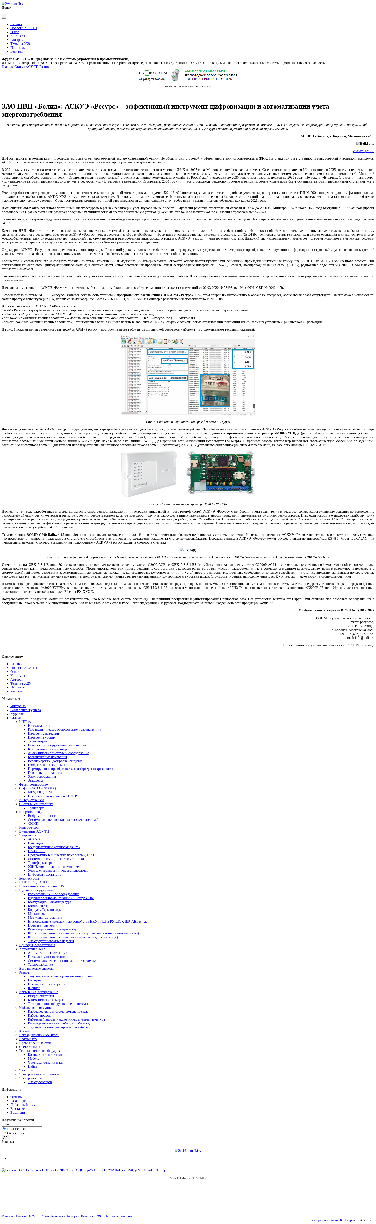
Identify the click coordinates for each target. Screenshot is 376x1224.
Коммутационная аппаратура (49, 902)
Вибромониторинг (33, 812)
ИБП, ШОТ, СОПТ (33, 882)
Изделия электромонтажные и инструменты (61, 898)
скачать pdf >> (363, 151)
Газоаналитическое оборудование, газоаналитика (64, 729)
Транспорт (36, 808)
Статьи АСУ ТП (26, 67)
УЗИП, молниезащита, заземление (53, 866)
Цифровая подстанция (44, 874)
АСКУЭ (34, 839)
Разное (44, 67)
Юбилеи (34, 988)
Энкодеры (35, 780)
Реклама (16, 691)
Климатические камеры (45, 1000)
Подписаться (16, 1129)
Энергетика (28, 835)
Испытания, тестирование (38, 992)
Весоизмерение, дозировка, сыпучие (55, 761)
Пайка (32, 1066)
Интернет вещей (31, 800)
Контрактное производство (48, 1054)
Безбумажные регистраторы (48, 749)
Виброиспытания (41, 996)
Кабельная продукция (35, 1007)
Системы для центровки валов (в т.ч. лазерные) (63, 819)
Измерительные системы (46, 765)
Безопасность (29, 878)
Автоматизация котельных (47, 953)
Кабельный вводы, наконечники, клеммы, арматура (66, 1019)
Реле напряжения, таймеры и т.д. (52, 929)
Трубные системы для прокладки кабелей (59, 1027)
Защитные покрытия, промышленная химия (60, 976)
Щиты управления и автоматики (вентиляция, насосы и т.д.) (73, 937)
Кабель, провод (39, 1015)
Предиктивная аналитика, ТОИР (52, 796)
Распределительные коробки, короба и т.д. (59, 1023)
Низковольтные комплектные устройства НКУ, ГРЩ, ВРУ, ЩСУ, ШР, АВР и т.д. (87, 921)
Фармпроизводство (33, 784)
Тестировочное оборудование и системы (58, 1004)
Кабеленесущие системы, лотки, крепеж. (58, 1011)
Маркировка (37, 913)
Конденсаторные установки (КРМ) (54, 847)
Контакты (17, 675)
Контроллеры (29, 827)
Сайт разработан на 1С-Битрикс (333, 1220)
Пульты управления (42, 925)
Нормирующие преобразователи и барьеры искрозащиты (70, 769)
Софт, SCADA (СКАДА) (37, 788)
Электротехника (31, 1078)
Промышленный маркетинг (48, 984)
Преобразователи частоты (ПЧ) (42, 886)
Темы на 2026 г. (22, 683)
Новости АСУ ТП (23, 668)
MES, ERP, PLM (40, 792)
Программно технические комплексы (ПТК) (61, 855)
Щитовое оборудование (36, 890)
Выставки (17, 1108)
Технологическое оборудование (42, 1051)
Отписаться (15, 1133)
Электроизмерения (42, 776)
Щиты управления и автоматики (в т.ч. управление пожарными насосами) (83, 933)
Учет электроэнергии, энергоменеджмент (59, 870)
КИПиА (25, 722)
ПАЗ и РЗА (36, 851)
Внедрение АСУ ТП (34, 831)
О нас (14, 671)
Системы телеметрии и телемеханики (56, 859)
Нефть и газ (28, 1039)
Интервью (18, 706)
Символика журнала (25, 710)
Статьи (15, 718)
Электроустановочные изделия (51, 941)
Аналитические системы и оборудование (58, 753)
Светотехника (29, 1047)
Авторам (17, 679)
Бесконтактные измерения (47, 757)
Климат (24, 1031)
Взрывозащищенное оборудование (53, 894)
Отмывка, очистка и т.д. (46, 1062)
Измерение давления (43, 733)
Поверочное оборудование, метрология (57, 745)
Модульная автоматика (45, 917)
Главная (7, 67)
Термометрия (37, 741)
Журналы (17, 714)
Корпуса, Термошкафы (45, 910)
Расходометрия (39, 725)
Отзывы (16, 1097)
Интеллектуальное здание (47, 957)
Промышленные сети (35, 1043)
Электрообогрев (40, 1082)
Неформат (35, 980)
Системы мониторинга (36, 804)
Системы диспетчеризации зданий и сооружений (64, 960)
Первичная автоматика (45, 772)
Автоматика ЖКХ (32, 949)
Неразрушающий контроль (39, 1035)
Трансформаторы (40, 863)
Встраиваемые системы (36, 968)
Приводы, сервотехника (37, 945)
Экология (26, 1070)
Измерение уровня (41, 737)
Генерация (35, 843)
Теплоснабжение (40, 964)
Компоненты (37, 906)
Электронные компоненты (39, 1074)
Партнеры (17, 687)
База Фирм (18, 1101)
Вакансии (17, 1112)
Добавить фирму (22, 1104)
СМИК (33, 823)
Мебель (33, 1058)
